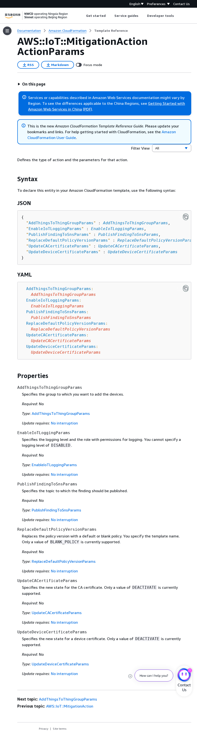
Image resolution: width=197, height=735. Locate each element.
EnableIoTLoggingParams (117, 228)
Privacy (43, 728)
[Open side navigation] (7, 30)
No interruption (64, 423)
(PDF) (87, 109)
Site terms (60, 728)
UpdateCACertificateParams (128, 246)
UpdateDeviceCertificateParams (143, 252)
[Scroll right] (178, 16)
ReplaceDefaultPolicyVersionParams (157, 240)
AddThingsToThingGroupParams (135, 223)
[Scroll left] (82, 16)
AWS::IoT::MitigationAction (69, 706)
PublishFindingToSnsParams (128, 234)
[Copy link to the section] (13, 179)
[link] (111, 30)
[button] (31, 84)
